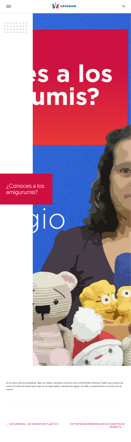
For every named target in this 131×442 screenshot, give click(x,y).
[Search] (124, 6)
